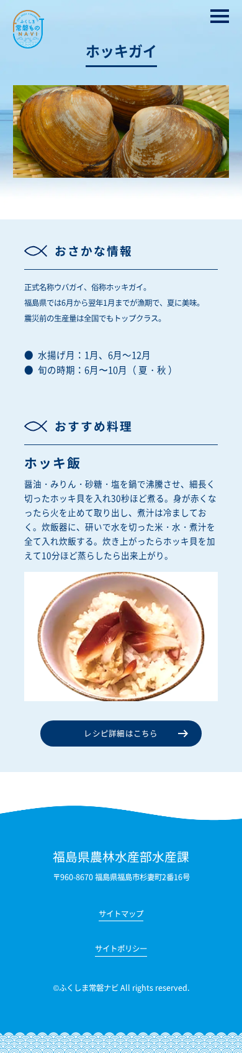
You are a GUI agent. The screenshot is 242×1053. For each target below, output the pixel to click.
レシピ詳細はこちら (121, 733)
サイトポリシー (121, 949)
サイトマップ (121, 914)
